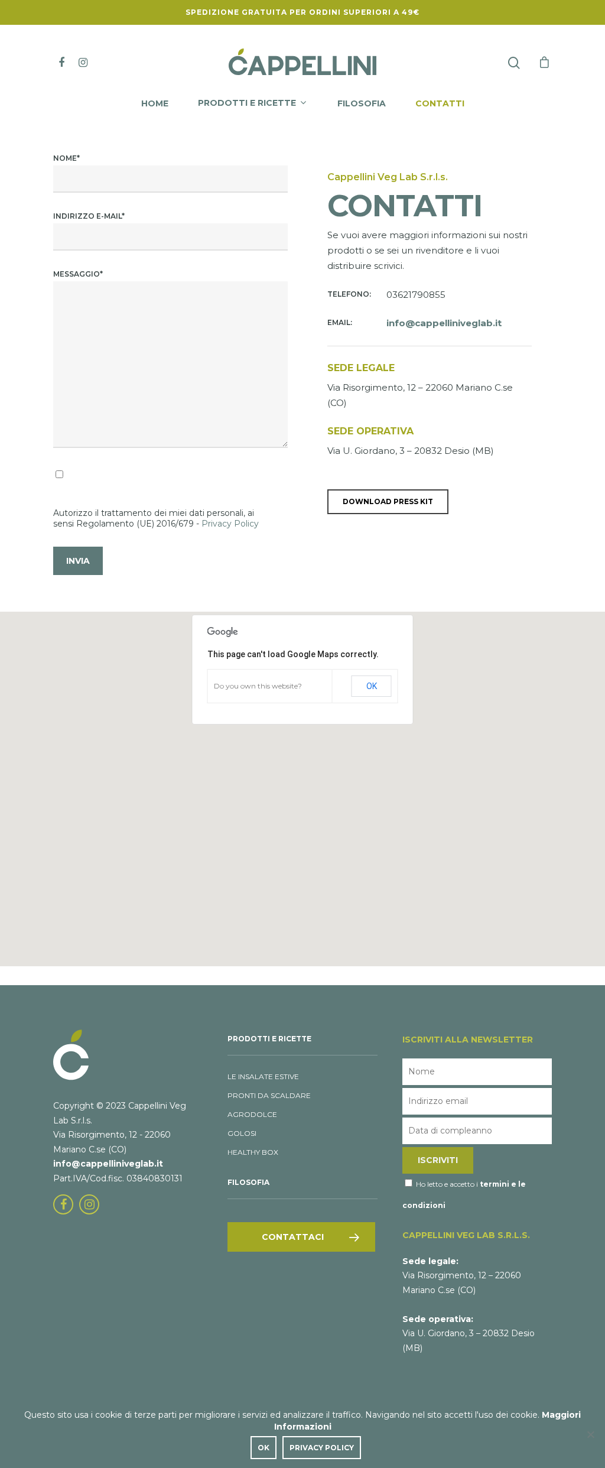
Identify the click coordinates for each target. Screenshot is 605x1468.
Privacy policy (322, 1447)
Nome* (66, 158)
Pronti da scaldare (269, 1095)
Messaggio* (78, 273)
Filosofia (361, 104)
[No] (590, 1434)
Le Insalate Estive (263, 1076)
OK (371, 686)
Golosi (241, 1133)
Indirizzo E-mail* (89, 216)
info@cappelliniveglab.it (108, 1163)
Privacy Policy (230, 523)
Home (154, 104)
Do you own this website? (258, 685)
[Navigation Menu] (545, 62)
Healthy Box (252, 1152)
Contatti (439, 104)
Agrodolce (252, 1114)
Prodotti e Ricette (247, 103)
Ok (263, 1447)
